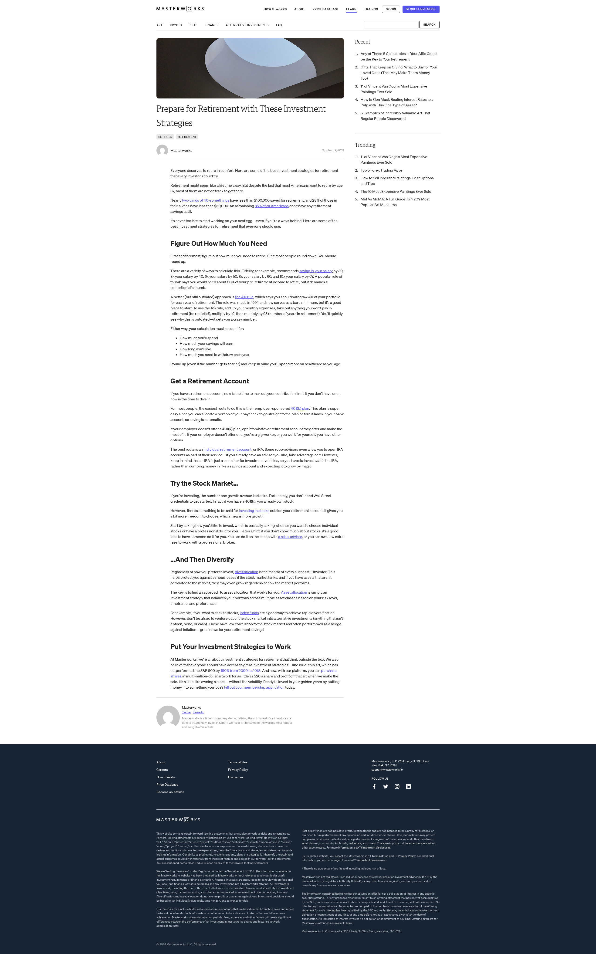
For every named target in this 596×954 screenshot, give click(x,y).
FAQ (279, 25)
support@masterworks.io (387, 769)
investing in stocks (254, 510)
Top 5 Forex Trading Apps (382, 170)
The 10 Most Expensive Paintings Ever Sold (396, 191)
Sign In (391, 9)
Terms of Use (237, 762)
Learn (351, 9)
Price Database (326, 9)
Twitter (186, 712)
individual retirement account (227, 449)
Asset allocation (294, 592)
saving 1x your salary (316, 270)
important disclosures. (376, 847)
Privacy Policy (238, 770)
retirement (187, 137)
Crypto (176, 25)
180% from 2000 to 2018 (240, 670)
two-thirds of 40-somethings (205, 200)
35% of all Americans (272, 205)
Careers (162, 770)
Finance (211, 25)
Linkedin (198, 712)
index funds (249, 612)
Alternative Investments (247, 25)
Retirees (165, 137)
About (299, 9)
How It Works (275, 9)
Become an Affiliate (170, 792)
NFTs (193, 25)
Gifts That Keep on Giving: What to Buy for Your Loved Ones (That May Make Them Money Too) (399, 73)
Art (159, 25)
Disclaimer (235, 777)
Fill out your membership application (254, 687)
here (349, 923)
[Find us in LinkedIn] (410, 786)
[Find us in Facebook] (376, 786)
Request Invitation (421, 9)
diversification (246, 571)
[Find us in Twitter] (387, 786)
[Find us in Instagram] (399, 786)
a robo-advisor (290, 536)
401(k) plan (300, 408)
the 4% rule (244, 296)
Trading (371, 9)
